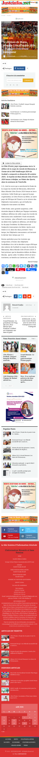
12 (14, 720)
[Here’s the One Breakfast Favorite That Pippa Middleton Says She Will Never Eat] (5, 675)
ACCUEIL (8, 739)
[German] (30, 2)
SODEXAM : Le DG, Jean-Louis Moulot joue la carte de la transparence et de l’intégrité (29, 322)
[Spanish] (35, 2)
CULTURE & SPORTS (28, 742)
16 (35, 720)
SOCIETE (7, 742)
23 (35, 723)
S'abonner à (28, 80)
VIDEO (26, 745)
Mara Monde (25, 287)
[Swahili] (37, 2)
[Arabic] (24, 2)
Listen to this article (12, 163)
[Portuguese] (32, 2)
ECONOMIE (16, 742)
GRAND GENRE (16, 745)
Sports (11, 38)
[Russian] (33, 2)
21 (24, 723)
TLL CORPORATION (20, 754)
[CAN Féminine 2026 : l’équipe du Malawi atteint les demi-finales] (5, 122)
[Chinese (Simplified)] (25, 2)
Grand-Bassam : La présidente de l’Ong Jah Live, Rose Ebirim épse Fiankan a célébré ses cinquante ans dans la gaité (10, 326)
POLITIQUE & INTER (27, 739)
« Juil (2, 731)
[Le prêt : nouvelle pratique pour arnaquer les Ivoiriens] (7, 473)
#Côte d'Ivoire (9, 285)
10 (4, 720)
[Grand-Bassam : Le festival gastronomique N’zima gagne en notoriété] (5, 114)
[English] (27, 2)
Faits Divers (24, 372)
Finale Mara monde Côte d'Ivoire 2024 (11, 287)
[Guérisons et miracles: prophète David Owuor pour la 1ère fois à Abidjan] (5, 683)
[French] (28, 2)
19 (14, 723)
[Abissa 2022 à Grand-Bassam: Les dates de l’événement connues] (7, 457)
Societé (6, 38)
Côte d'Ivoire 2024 (19, 285)
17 (4, 723)
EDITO (16, 739)
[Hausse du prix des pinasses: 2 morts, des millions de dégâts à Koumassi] (7, 450)
